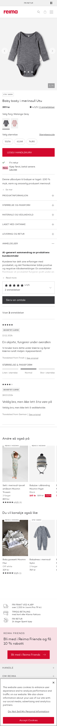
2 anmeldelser (47, 107)
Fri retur (28, 3)
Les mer (13, 169)
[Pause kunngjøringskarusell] (51, 3)
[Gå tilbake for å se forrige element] (4, 51)
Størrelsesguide (47, 134)
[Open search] (38, 12)
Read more (11, 278)
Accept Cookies (28, 720)
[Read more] (28, 271)
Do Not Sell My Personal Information (28, 711)
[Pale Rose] (14, 123)
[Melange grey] (6, 123)
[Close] (53, 682)
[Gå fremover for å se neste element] (52, 51)
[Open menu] (51, 12)
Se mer (9, 190)
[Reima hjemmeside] (10, 12)
